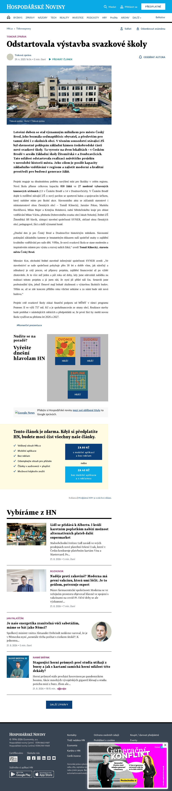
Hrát (65, 360)
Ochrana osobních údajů (106, 735)
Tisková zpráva (23, 55)
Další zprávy (59, 704)
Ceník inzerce (74, 756)
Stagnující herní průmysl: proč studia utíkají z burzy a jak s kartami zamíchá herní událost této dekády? (71, 666)
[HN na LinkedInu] (44, 758)
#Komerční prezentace (29, 325)
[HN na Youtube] (54, 758)
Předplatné (153, 6)
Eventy (133, 740)
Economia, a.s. (31, 739)
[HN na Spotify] (49, 758)
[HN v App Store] (44, 774)
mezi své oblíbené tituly (86, 410)
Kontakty (71, 735)
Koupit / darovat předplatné (144, 735)
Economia (72, 745)
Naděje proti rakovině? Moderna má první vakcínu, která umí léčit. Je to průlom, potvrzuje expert (78, 580)
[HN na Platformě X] (28, 758)
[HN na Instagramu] (38, 758)
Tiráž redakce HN (76, 740)
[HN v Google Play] (20, 774)
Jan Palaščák (15, 618)
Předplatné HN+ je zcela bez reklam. (95, 498)
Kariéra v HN (73, 751)
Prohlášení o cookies (104, 740)
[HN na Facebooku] (33, 758)
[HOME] (8, 17)
